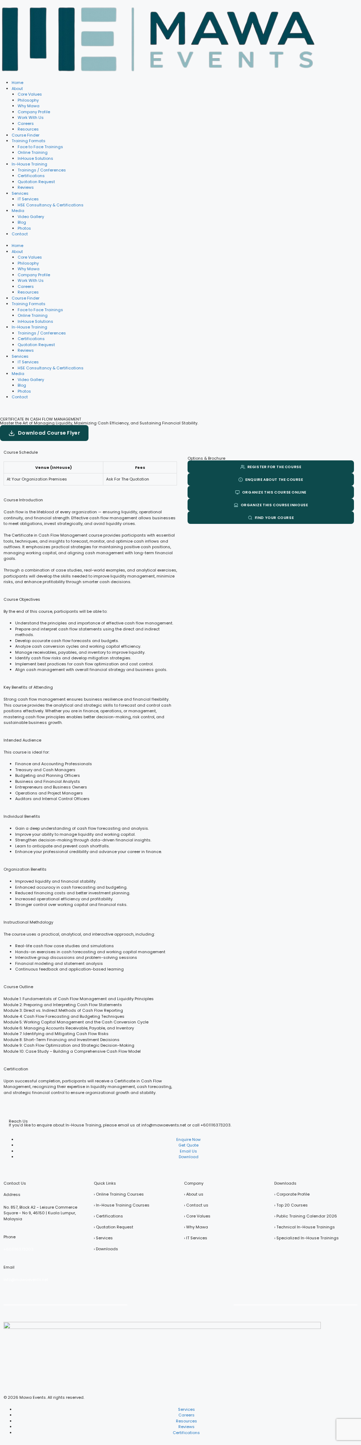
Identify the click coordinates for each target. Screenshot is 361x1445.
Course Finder (25, 135)
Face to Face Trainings (40, 147)
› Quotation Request (113, 1227)
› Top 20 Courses (291, 1205)
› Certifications (108, 1216)
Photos (24, 228)
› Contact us (196, 1205)
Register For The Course (274, 467)
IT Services (28, 199)
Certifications (31, 176)
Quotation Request (36, 182)
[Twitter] (152, 1304)
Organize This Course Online (274, 492)
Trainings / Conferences (42, 170)
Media (18, 210)
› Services (103, 1238)
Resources (28, 129)
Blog (22, 222)
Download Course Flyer (49, 432)
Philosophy (28, 100)
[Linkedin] (209, 1304)
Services (20, 193)
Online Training (33, 152)
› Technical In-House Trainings (304, 1227)
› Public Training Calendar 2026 (305, 1216)
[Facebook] (134, 1304)
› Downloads (106, 1249)
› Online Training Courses (119, 1194)
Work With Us (31, 117)
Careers (26, 123)
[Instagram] (227, 1304)
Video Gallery (31, 216)
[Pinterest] (190, 1304)
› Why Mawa (196, 1227)
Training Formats (28, 141)
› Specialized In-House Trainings (306, 1238)
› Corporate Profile (292, 1194)
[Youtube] (171, 1304)
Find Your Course (274, 517)
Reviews (26, 187)
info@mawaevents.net (26, 1279)
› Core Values (197, 1216)
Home (17, 82)
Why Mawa (28, 106)
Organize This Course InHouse (274, 505)
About (17, 88)
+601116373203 (216, 1125)
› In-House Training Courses (121, 1205)
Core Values (30, 94)
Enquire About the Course (274, 479)
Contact (20, 234)
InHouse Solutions (35, 158)
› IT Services (195, 1238)
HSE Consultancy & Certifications (51, 205)
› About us (193, 1194)
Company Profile (34, 112)
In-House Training (29, 164)
